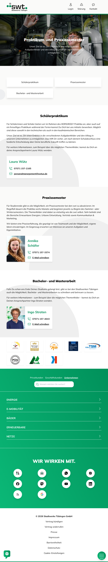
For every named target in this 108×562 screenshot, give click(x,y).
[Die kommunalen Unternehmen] (54, 360)
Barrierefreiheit (54, 542)
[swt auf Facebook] (17, 484)
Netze (11, 436)
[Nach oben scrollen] (101, 546)
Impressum (54, 537)
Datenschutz (54, 547)
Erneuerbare (16, 427)
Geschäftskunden (53, 377)
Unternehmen (71, 377)
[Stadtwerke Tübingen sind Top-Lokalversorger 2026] (54, 346)
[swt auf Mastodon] (42, 484)
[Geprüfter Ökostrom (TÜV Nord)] (73, 346)
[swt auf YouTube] (66, 484)
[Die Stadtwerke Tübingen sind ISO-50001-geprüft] (34, 360)
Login (70, 8)
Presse (54, 532)
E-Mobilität (15, 409)
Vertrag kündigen (54, 521)
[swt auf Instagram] (90, 473)
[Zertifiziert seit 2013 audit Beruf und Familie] (15, 346)
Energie (12, 399)
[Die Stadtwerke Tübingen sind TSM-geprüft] (92, 346)
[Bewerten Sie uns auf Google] (42, 494)
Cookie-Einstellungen (54, 553)
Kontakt (93, 8)
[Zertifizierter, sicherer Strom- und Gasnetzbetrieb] (15, 360)
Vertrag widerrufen (54, 526)
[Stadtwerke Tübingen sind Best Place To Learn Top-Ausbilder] (34, 346)
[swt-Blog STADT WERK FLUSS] (17, 473)
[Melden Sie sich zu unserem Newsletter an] (42, 473)
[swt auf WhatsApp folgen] (66, 473)
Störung (81, 8)
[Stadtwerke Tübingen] (14, 7)
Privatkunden (36, 377)
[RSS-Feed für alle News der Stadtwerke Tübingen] (17, 494)
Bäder (11, 418)
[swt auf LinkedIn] (90, 484)
